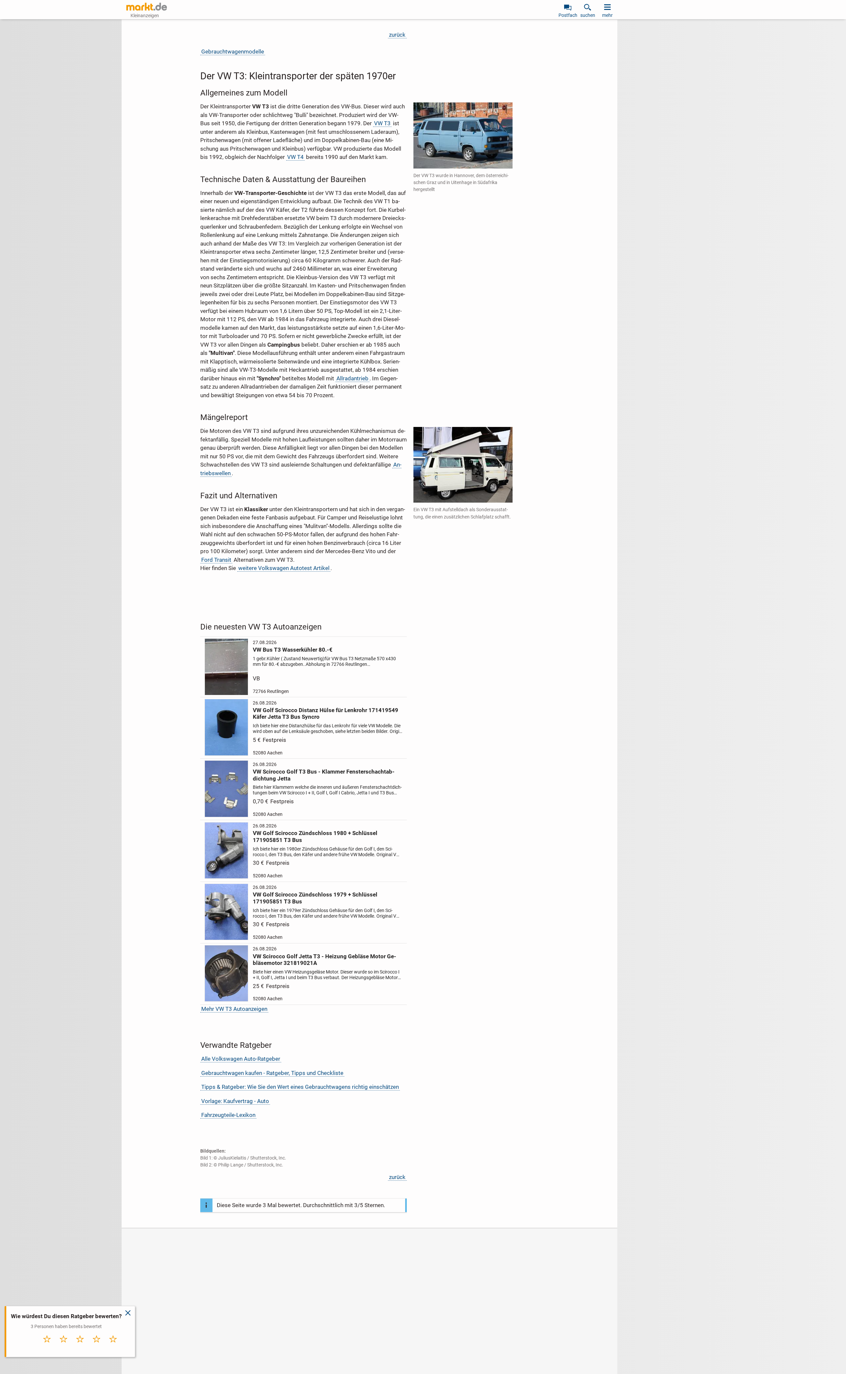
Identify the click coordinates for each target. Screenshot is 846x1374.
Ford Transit (216, 559)
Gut (97, 1346)
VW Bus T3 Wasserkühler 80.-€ (292, 649)
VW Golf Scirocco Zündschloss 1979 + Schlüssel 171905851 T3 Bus (315, 897)
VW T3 (382, 123)
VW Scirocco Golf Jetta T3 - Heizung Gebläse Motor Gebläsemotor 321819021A (324, 959)
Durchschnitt (80, 1348)
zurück (397, 34)
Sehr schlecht (47, 1348)
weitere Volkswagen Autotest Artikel (283, 568)
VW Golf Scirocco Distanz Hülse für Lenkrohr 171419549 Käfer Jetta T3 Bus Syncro (325, 713)
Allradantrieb (352, 378)
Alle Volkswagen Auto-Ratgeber (240, 1058)
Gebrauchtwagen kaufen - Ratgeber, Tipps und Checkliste (272, 1073)
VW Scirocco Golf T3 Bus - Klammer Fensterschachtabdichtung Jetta (324, 775)
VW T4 (295, 157)
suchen (587, 15)
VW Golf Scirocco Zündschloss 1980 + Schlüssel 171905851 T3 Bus (315, 836)
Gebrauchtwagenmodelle (232, 51)
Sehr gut (113, 1346)
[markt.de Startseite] (146, 7)
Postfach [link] (567, 15)
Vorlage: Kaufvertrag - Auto (235, 1101)
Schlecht (63, 1346)
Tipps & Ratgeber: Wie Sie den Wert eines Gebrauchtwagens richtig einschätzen (300, 1087)
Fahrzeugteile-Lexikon (228, 1115)
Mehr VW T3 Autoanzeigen (234, 1009)
